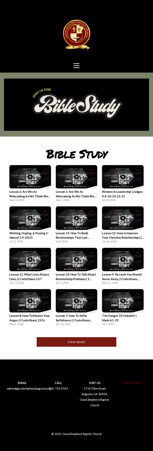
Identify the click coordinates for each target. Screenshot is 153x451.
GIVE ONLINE (131, 383)
